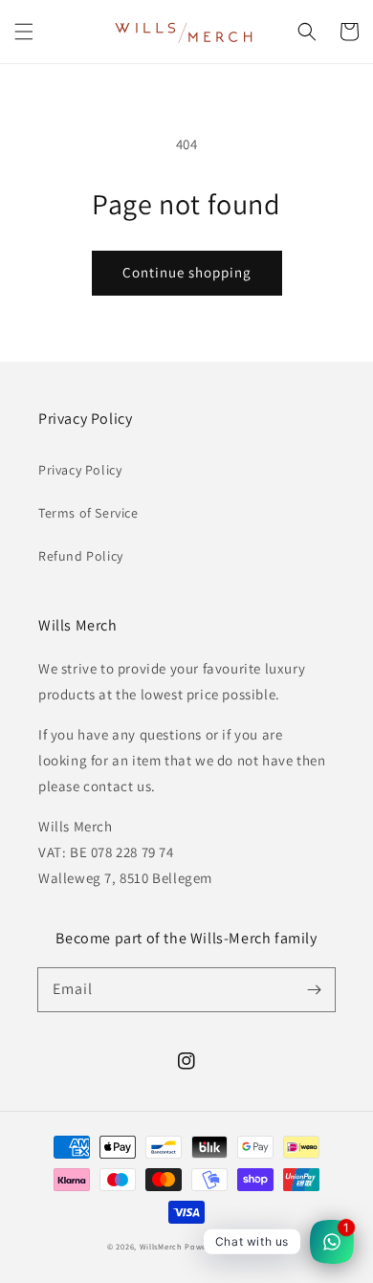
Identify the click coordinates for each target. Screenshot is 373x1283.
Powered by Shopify (225, 1246)
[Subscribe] (314, 989)
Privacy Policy (79, 469)
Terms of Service (88, 512)
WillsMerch (161, 1246)
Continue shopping (187, 272)
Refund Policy (80, 555)
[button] (24, 32)
